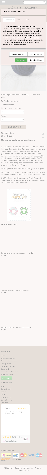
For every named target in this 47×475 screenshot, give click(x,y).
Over (28, 20)
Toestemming (9, 20)
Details (19, 20)
